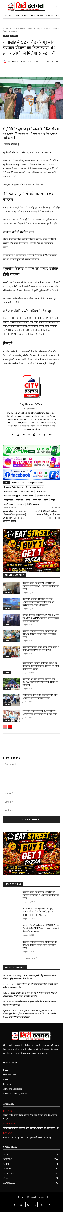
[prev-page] (5, 727)
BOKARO (21, 28)
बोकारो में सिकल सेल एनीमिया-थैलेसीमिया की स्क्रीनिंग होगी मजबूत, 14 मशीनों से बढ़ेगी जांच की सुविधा (41, 586)
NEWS (12, 28)
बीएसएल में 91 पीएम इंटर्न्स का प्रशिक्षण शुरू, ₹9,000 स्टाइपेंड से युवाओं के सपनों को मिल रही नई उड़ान (40, 682)
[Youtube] (50, 434)
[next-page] (10, 727)
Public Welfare (41, 491)
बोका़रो (53, 500)
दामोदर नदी (19, 500)
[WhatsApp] (30, 69)
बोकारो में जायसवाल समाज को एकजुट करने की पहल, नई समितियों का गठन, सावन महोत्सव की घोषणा (40, 634)
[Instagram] (18, 434)
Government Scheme (34, 487)
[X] (23, 69)
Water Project (28, 495)
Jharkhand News (10, 491)
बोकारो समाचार (8, 504)
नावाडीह (28, 500)
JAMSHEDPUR (10, 1124)
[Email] (44, 69)
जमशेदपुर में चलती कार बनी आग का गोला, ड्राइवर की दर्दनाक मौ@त (30, 1128)
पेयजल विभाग (37, 500)
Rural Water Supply (12, 495)
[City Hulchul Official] (5, 61)
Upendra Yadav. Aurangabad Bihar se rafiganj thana (27, 1010)
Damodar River (17, 482)
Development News (35, 482)
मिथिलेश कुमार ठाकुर (33, 504)
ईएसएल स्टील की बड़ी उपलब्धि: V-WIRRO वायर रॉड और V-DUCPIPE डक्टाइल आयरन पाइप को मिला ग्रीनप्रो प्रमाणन (41, 618)
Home (5, 28)
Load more (30, 958)
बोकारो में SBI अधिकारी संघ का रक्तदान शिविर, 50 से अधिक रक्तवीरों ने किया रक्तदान (47, 514)
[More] (51, 69)
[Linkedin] (37, 69)
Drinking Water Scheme (13, 487)
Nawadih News (26, 491)
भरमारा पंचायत (20, 504)
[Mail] (29, 434)
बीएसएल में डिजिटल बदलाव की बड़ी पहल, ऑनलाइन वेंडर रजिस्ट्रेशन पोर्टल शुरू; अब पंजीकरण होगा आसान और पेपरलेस (38, 602)
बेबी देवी (46, 500)
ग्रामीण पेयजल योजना (43, 495)
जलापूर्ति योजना (8, 500)
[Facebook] (16, 69)
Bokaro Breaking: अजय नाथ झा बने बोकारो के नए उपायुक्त (28, 1137)
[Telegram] (34, 434)
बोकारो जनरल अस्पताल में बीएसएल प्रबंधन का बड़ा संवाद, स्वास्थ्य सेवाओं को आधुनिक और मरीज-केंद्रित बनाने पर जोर (41, 666)
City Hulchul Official (17, 61)
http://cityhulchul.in (31, 409)
